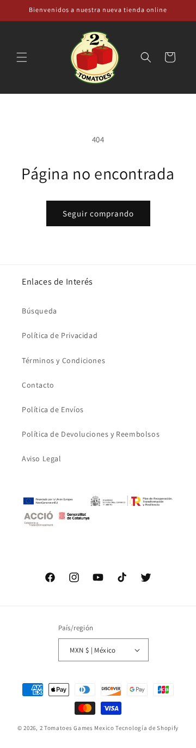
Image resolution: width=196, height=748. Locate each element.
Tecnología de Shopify (147, 728)
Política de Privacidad (59, 335)
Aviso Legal (42, 458)
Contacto (38, 385)
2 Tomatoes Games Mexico (77, 728)
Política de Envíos (53, 409)
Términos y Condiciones (63, 360)
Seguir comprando (98, 213)
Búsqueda (39, 311)
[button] (22, 57)
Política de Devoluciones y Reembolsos (91, 434)
